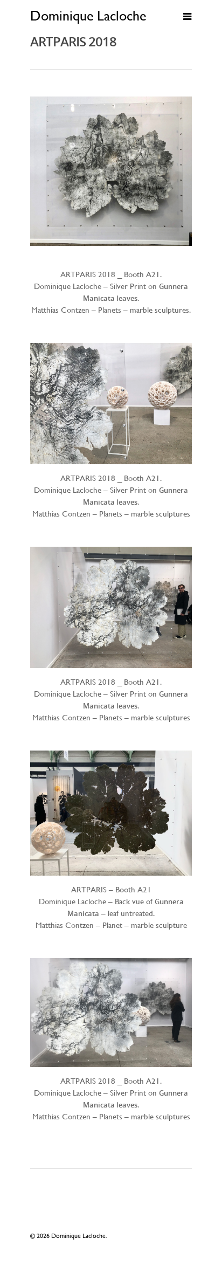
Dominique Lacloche (88, 16)
